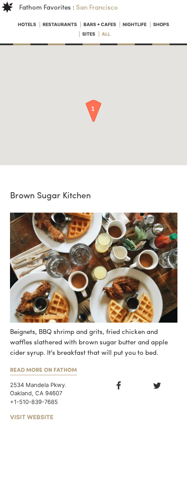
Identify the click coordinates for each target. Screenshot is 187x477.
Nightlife (135, 24)
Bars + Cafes (100, 24)
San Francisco (97, 7)
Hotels (27, 24)
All (106, 34)
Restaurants (60, 24)
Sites (89, 34)
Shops (161, 24)
